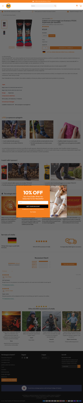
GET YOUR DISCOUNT (33, 206)
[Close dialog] (65, 187)
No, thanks (33, 212)
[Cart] (80, 6)
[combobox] (42, 6)
